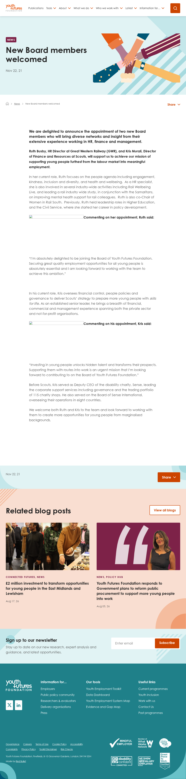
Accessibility (76, 744)
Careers (27, 744)
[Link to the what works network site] (145, 743)
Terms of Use (42, 744)
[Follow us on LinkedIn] (18, 705)
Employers (48, 689)
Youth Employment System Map (108, 701)
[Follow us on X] (9, 705)
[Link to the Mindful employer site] (121, 743)
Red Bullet (21, 761)
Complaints (12, 749)
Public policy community (58, 695)
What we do (81, 8)
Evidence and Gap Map (103, 707)
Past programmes (150, 713)
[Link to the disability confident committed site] (121, 761)
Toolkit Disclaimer (48, 749)
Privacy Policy (28, 749)
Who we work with (107, 8)
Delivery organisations (56, 707)
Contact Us (146, 707)
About (63, 8)
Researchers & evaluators (58, 701)
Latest (129, 8)
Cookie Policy (59, 744)
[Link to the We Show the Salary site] (146, 761)
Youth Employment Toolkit (103, 689)
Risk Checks (67, 749)
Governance (12, 744)
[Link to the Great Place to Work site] (165, 761)
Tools (49, 8)
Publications (35, 8)
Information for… (150, 8)
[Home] (7, 103)
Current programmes (153, 689)
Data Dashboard (98, 695)
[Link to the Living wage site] (165, 743)
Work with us (146, 701)
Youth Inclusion (148, 695)
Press (44, 713)
